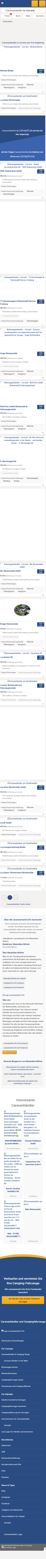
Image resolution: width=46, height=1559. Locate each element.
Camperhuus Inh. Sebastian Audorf (33, 1163)
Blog (3, 1491)
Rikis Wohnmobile (33, 1209)
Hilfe (3, 1471)
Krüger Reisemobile (9, 624)
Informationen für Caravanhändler (15, 1419)
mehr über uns (10, 1052)
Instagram (5, 1497)
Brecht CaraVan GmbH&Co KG (13, 1190)
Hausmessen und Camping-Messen (16, 1386)
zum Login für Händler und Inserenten (17, 1432)
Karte (17, 16)
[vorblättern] (39, 57)
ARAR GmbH (5, 823)
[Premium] (41, 1101)
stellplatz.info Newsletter (12, 1510)
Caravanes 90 (6, 657)
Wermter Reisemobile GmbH (13, 787)
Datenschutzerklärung (10, 1458)
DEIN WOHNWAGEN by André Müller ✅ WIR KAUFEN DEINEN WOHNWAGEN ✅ (13, 1143)
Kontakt (7, 1425)
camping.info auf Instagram (13, 983)
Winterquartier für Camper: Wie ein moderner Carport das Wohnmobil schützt (22, 1068)
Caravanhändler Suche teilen (18, 904)
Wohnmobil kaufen (9, 1373)
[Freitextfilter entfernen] (34, 3)
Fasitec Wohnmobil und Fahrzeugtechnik (11, 686)
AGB (3, 1452)
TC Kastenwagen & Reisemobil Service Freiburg (18, 302)
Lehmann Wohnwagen (10, 100)
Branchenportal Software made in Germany (16, 1547)
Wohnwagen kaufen (9, 1367)
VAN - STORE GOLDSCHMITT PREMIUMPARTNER (13, 1235)
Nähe (28, 16)
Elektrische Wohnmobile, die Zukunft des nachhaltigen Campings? (23, 1082)
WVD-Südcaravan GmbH (11, 171)
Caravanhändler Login (13, 1534)
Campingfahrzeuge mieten (12, 1380)
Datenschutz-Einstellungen (12, 1341)
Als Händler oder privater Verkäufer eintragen (24, 1300)
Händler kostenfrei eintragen (13, 1400)
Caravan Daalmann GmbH (33, 1142)
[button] (4, 897)
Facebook (5, 1504)
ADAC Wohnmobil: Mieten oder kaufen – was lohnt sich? (22, 1075)
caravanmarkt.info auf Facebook (15, 1048)
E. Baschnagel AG (8, 461)
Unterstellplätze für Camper (13, 1516)
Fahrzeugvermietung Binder (13, 847)
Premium (5, 1477)
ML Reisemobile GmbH (10, 571)
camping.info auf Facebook (13, 987)
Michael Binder (7, 71)
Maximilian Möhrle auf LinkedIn (14, 978)
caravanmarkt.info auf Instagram (15, 1043)
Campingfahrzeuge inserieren (13, 1406)
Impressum (6, 1445)
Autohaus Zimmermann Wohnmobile (16, 872)
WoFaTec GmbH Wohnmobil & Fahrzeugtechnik (13, 408)
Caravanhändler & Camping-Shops (15, 1354)
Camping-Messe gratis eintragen (15, 1413)
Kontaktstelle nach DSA (11, 1465)
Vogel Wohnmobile (8, 353)
